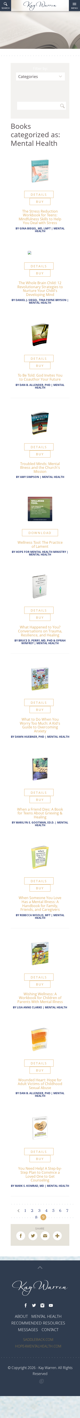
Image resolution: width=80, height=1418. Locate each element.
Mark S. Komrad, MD (29, 1186)
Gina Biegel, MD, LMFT (35, 228)
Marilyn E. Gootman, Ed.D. (35, 822)
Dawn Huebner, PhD (29, 737)
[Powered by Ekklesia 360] (41, 1381)
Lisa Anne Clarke (29, 1007)
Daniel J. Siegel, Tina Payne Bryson (41, 300)
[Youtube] (50, 1305)
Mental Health (40, 303)
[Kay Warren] (40, 6)
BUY (40, 201)
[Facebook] (25, 1305)
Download (40, 533)
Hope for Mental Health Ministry (41, 552)
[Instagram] (42, 1305)
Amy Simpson (29, 477)
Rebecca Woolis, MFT (35, 915)
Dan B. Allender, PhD (35, 385)
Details (39, 194)
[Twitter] (34, 1305)
